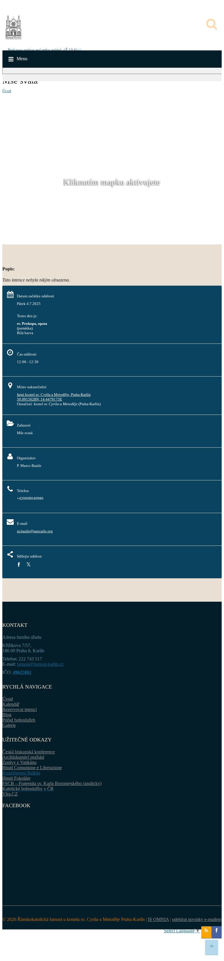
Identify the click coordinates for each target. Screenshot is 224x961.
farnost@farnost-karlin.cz (40, 664)
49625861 (22, 672)
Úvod (6, 91)
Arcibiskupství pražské (23, 757)
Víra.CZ (10, 793)
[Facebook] (18, 564)
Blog (6, 714)
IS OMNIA (158, 919)
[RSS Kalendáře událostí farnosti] (206, 932)
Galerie (9, 725)
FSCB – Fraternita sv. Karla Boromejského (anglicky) (52, 783)
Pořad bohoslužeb (18, 719)
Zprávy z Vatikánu (19, 762)
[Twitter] (28, 564)
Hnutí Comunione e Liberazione (32, 767)
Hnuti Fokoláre (16, 778)
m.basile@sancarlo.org (35, 531)
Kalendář (10, 704)
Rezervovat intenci (19, 709)
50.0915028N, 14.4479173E (39, 399)
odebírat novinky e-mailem (196, 919)
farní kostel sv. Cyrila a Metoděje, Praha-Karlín (54, 394)
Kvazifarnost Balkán (21, 772)
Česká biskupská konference (28, 751)
